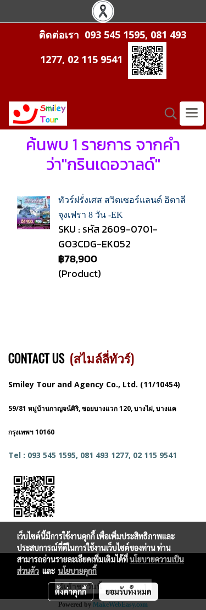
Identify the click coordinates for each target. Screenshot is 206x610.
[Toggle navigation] (192, 113)
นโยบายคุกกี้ (77, 570)
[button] (167, 114)
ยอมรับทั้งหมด (128, 591)
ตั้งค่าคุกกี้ (70, 591)
